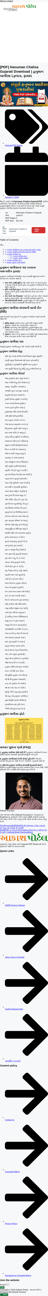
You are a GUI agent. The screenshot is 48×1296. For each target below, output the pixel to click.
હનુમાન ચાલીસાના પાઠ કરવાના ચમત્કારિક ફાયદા (24, 250)
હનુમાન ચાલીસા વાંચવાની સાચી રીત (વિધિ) (21, 252)
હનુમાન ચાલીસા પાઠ (14, 254)
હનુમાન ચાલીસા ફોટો (14, 260)
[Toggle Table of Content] (2, 245)
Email (3, 1285)
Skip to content (6, 1)
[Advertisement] (24, 36)
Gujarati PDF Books (13, 145)
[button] (6, 9)
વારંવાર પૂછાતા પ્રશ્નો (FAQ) (16, 262)
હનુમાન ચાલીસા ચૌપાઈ (20, 258)
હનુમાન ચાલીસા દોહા (20, 256)
